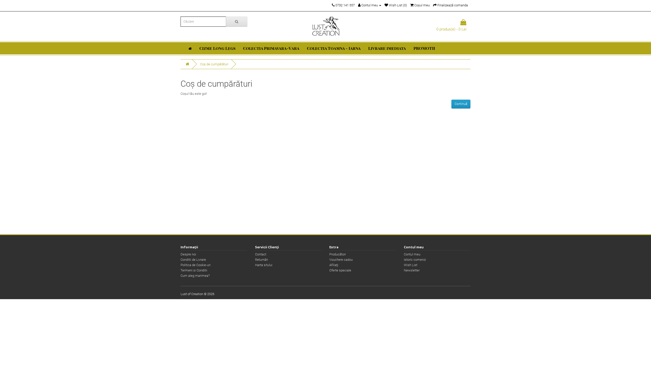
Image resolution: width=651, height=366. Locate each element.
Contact (260, 254)
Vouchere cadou (341, 260)
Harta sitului (263, 265)
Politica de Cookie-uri (196, 265)
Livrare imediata (387, 48)
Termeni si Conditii (194, 270)
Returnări (261, 260)
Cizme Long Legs (217, 48)
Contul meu (412, 254)
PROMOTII (424, 48)
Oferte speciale (340, 270)
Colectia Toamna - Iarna (334, 48)
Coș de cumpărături (214, 64)
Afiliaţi (333, 265)
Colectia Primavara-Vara (271, 48)
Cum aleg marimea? (195, 276)
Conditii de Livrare (193, 260)
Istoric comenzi (415, 260)
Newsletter (412, 270)
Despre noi (188, 254)
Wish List (410, 265)
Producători (337, 254)
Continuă (461, 104)
